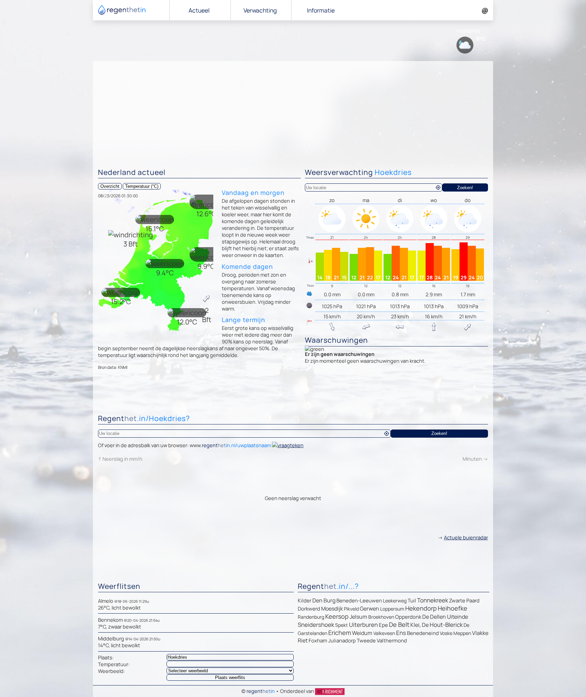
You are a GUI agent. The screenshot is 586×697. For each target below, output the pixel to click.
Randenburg (311, 617)
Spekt (341, 625)
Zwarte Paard (464, 600)
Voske (446, 633)
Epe (383, 625)
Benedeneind (423, 633)
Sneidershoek (316, 625)
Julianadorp (342, 640)
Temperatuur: (114, 664)
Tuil (412, 600)
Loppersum (392, 608)
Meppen (462, 633)
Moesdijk (332, 608)
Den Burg (323, 600)
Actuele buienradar (466, 537)
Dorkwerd (309, 608)
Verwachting (260, 10)
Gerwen (369, 608)
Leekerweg (395, 600)
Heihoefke (452, 608)
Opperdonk (408, 616)
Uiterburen (363, 625)
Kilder (304, 600)
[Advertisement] (293, 111)
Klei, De (419, 625)
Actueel (199, 10)
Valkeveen (384, 633)
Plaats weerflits (230, 677)
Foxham (318, 640)
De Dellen (434, 616)
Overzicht (109, 186)
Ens (401, 633)
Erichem (339, 633)
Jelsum (358, 616)
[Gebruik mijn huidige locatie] (438, 187)
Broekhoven (381, 617)
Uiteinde (457, 616)
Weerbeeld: (111, 671)
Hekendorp (421, 608)
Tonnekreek (432, 600)
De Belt (399, 624)
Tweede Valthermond (382, 640)
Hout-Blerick (446, 625)
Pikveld (351, 608)
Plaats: (106, 657)
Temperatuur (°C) (141, 186)
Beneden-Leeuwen (359, 600)
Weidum (362, 633)
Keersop (337, 616)
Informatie (321, 10)
